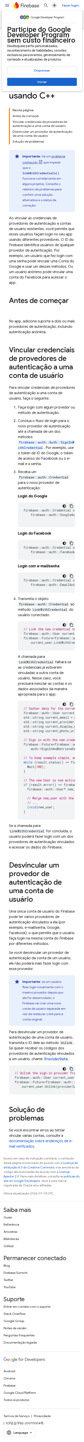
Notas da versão (15, 1328)
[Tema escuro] (64, 506)
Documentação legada (20, 1342)
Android (9, 1371)
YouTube (9, 1287)
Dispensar (42, 70)
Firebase (9, 1385)
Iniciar (42, 82)
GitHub (9, 1246)
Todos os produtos (16, 1400)
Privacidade (42, 1416)
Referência (11, 1224)
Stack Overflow (15, 1314)
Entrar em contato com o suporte (27, 1307)
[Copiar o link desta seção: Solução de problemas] (48, 1118)
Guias (8, 1217)
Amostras (10, 1232)
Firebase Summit (15, 1273)
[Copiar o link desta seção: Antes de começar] (13, 309)
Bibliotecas (11, 1239)
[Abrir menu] (7, 5)
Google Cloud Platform (20, 1393)
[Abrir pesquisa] (46, 5)
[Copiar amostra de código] (71, 506)
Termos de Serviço (17, 1416)
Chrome (9, 1378)
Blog (7, 1266)
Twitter (8, 1280)
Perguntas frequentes (19, 1335)
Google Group (14, 1321)
